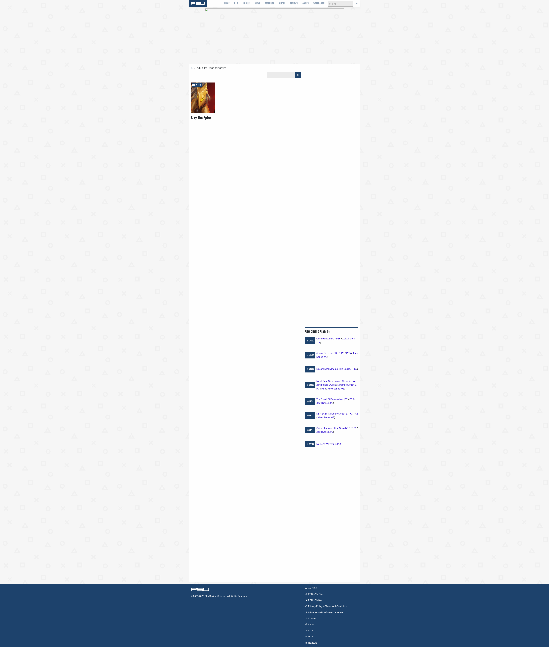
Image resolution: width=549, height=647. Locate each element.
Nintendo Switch (327, 385)
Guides (282, 3)
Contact (312, 618)
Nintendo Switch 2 (346, 385)
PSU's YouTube (316, 594)
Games (305, 3)
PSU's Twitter (315, 600)
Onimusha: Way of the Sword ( (331, 428)
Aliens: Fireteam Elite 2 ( (328, 353)
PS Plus (246, 3)
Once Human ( (323, 338)
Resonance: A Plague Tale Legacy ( (334, 369)
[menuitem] (227, 4)
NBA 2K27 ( (322, 414)
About (311, 624)
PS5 (236, 3)
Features (269, 3)
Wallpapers (319, 3)
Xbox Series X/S (336, 388)
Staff (310, 630)
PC (332, 338)
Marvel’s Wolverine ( (326, 444)
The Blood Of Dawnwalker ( (330, 399)
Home (226, 3)
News (257, 3)
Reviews (294, 3)
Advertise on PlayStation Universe (325, 612)
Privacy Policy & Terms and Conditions (327, 606)
